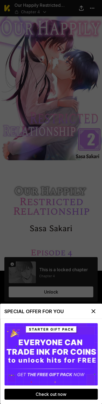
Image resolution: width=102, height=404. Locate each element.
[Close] (93, 311)
